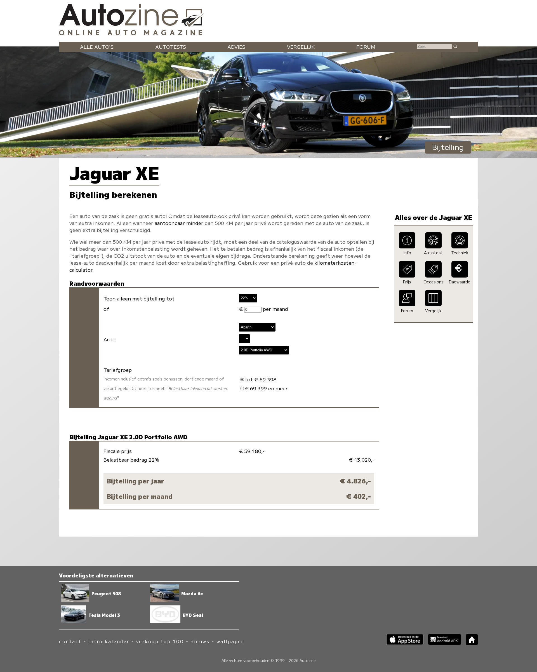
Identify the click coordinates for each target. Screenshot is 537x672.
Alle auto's (97, 46)
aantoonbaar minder (179, 222)
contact (70, 641)
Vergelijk (301, 46)
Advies (236, 46)
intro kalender (108, 641)
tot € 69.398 (261, 379)
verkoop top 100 (160, 641)
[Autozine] (268, 18)
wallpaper (230, 641)
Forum (365, 46)
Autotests (170, 46)
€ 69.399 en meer (266, 388)
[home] (469, 643)
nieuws (199, 641)
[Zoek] (455, 46)
